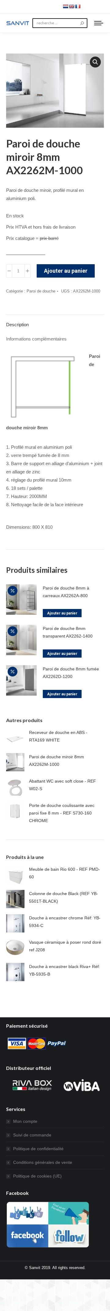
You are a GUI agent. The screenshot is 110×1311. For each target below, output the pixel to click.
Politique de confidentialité (38, 1148)
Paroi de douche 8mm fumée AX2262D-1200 (71, 672)
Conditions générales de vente (42, 1162)
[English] (71, 6)
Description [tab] (17, 324)
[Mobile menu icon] (99, 23)
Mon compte (25, 1121)
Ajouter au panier (65, 271)
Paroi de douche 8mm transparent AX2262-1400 (68, 632)
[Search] (82, 23)
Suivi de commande (32, 1135)
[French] (77, 6)
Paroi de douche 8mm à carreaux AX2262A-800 (66, 592)
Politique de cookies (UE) (37, 1176)
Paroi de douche (41, 291)
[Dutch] (65, 6)
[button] (95, 62)
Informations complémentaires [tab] (36, 338)
